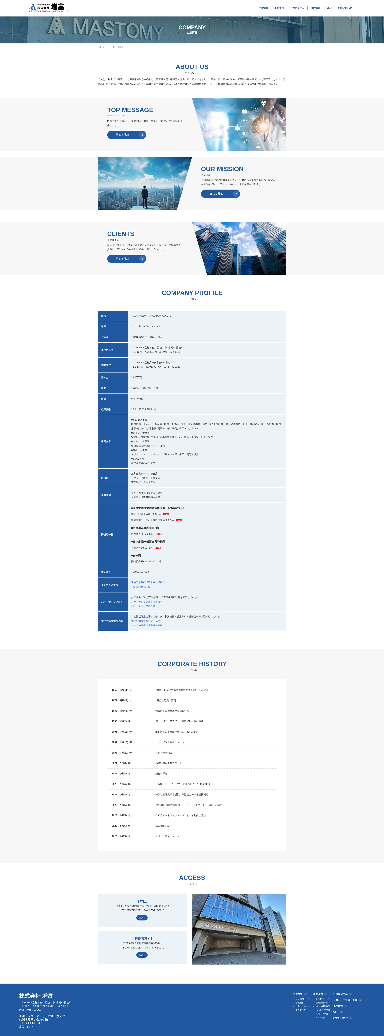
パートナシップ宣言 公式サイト (148, 601)
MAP (142, 917)
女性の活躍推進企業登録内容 (146, 625)
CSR (329, 8)
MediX (39, 1026)
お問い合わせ (345, 8)
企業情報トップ (303, 999)
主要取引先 (301, 1010)
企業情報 (263, 8)
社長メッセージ (303, 1006)
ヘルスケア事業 (323, 1010)
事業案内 (279, 8)
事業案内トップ (323, 999)
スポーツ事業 (322, 1014)
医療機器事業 (322, 1002)
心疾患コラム (297, 8)
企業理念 (300, 1002)
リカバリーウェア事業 (345, 1000)
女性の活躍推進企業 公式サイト (148, 621)
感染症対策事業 (323, 1006)
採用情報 (315, 8)
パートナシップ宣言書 (143, 606)
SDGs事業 (320, 1017)
